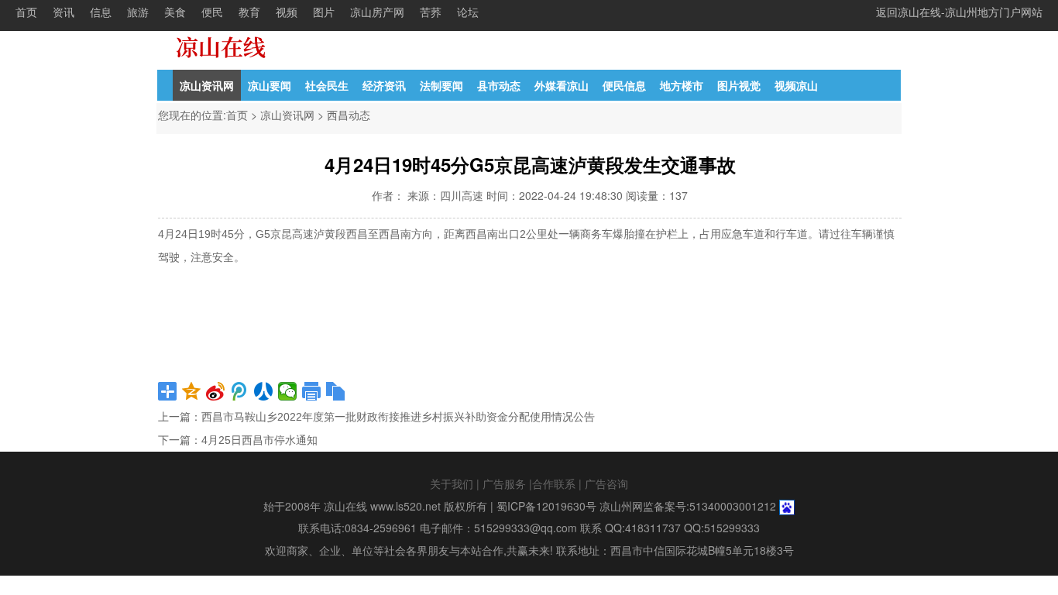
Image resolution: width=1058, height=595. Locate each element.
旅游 (138, 11)
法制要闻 (441, 85)
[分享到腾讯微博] (239, 391)
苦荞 (430, 11)
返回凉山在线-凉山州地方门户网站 (959, 11)
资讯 (63, 11)
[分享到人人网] (263, 391)
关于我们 (451, 483)
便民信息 (624, 85)
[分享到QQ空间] (191, 391)
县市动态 (498, 85)
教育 (249, 11)
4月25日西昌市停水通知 (259, 440)
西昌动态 (348, 114)
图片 (324, 11)
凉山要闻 (269, 85)
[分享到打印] (311, 391)
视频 (286, 11)
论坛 (468, 11)
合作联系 (553, 483)
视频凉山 (796, 85)
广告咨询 (606, 483)
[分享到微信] (287, 391)
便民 (212, 11)
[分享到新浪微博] (215, 391)
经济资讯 (384, 85)
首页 (26, 11)
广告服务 (504, 483)
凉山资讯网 (207, 85)
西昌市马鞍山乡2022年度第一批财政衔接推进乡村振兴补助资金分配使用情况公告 (398, 417)
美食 (175, 11)
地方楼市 (681, 85)
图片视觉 (739, 85)
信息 (101, 11)
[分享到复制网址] (335, 391)
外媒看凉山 (561, 85)
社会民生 (327, 85)
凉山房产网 (377, 11)
